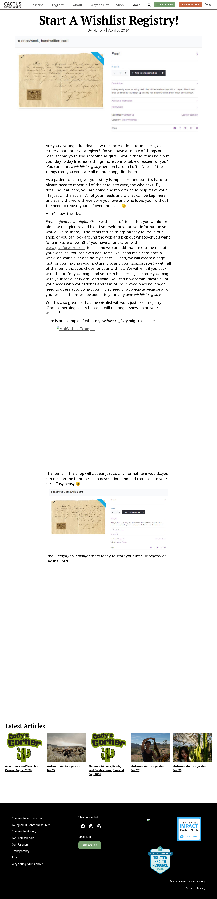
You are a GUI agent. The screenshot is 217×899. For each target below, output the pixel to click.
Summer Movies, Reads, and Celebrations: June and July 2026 (106, 770)
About (77, 5)
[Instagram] (91, 826)
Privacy (201, 888)
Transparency (20, 851)
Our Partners (20, 844)
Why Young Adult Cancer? (28, 864)
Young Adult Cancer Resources (31, 825)
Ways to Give (100, 5)
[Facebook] (83, 826)
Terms (189, 888)
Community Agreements (27, 818)
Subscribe (36, 5)
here (132, 171)
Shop (120, 5)
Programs (57, 5)
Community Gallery (24, 831)
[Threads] (99, 826)
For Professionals (23, 838)
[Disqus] (108, 638)
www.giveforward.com (65, 247)
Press (15, 857)
